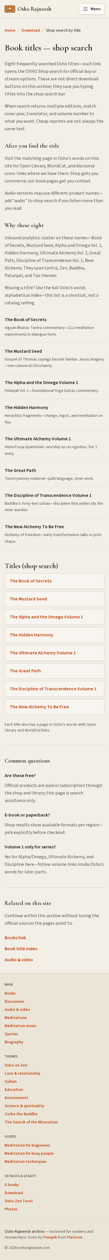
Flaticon (74, 1237)
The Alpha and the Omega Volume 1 (46, 617)
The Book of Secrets (30, 581)
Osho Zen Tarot (19, 1201)
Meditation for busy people (29, 1153)
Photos (11, 1209)
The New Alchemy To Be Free (39, 707)
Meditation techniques (26, 1162)
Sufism (11, 1082)
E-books (12, 1185)
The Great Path (25, 671)
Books (10, 993)
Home (10, 30)
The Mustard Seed (28, 599)
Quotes (11, 1034)
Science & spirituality (24, 1106)
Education (14, 1090)
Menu (96, 9)
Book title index (21, 949)
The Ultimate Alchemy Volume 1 (43, 653)
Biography (14, 1042)
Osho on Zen (16, 1065)
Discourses (14, 1001)
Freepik (50, 1237)
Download (31, 30)
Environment (16, 1098)
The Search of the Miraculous (31, 1122)
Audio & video (19, 960)
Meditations (16, 1018)
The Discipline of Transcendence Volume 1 (53, 689)
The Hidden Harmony (31, 635)
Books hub (15, 938)
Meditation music (21, 1026)
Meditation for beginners (27, 1145)
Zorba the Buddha (21, 1114)
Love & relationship (22, 1073)
